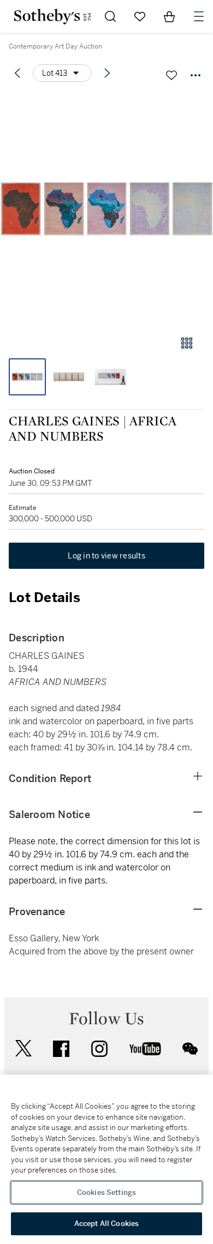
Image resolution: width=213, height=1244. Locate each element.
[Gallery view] (187, 343)
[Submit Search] (110, 16)
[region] (106, 1159)
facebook (61, 1049)
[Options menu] (195, 75)
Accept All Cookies (106, 1223)
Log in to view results (106, 556)
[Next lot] (107, 73)
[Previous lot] (17, 73)
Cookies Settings (106, 1192)
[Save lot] (171, 75)
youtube (145, 1048)
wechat (190, 1048)
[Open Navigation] (198, 16)
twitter (23, 1048)
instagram (99, 1049)
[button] (106, 209)
